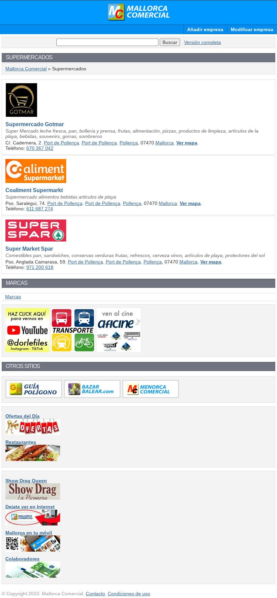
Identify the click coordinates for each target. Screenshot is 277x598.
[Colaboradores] (32, 576)
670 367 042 (39, 148)
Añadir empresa (205, 29)
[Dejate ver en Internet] (32, 524)
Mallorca (164, 142)
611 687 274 (39, 208)
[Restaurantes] (32, 459)
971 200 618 (39, 267)
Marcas (13, 296)
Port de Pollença (61, 142)
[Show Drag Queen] (32, 498)
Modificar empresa (252, 29)
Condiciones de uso (129, 593)
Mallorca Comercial (138, 12)
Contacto (95, 593)
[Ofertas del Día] (32, 433)
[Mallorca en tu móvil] (32, 550)
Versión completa (202, 42)
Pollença (129, 142)
